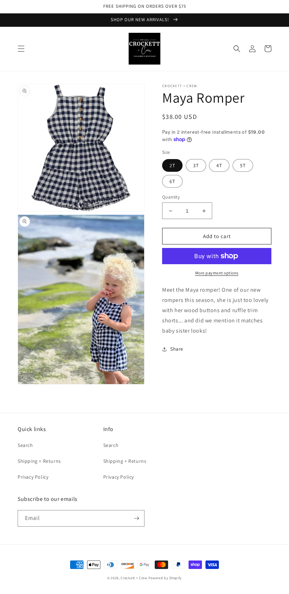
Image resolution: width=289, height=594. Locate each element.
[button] (21, 48)
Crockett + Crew (134, 578)
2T (172, 165)
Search (25, 445)
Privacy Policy (33, 477)
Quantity (171, 197)
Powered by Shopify (165, 578)
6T (172, 181)
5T (243, 165)
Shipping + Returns (39, 461)
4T (219, 165)
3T (196, 165)
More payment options (217, 272)
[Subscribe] (136, 518)
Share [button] (176, 349)
